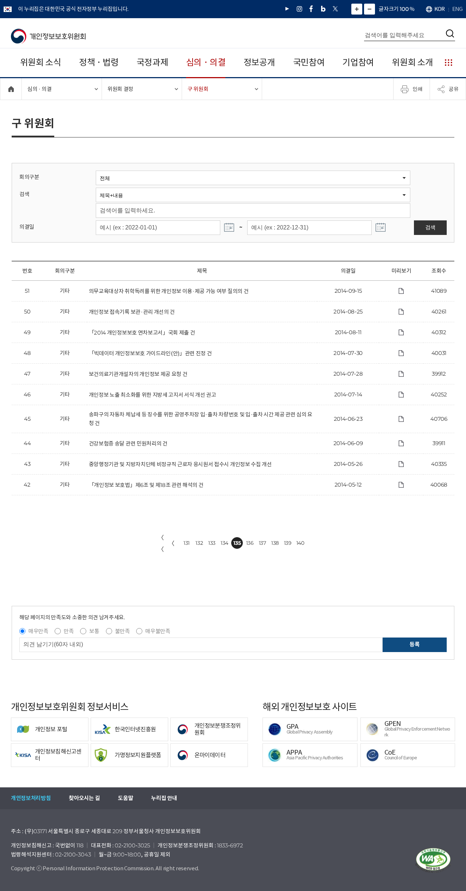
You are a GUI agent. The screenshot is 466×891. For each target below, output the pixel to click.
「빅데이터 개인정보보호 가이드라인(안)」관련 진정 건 (150, 353)
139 (288, 543)
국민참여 (309, 62)
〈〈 (161, 543)
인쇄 (417, 89)
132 (199, 543)
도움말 (125, 798)
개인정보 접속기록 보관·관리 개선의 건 (132, 311)
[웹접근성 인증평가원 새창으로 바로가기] (433, 860)
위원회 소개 (412, 62)
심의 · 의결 (206, 62)
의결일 (26, 226)
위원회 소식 (40, 62)
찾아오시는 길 (84, 798)
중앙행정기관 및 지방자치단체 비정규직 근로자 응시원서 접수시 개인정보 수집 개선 (180, 464)
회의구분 (29, 176)
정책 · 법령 (99, 62)
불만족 (122, 631)
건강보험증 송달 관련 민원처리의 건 (128, 443)
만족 (69, 631)
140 (300, 543)
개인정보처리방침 (31, 798)
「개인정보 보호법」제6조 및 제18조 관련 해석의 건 (146, 485)
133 (212, 543)
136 (250, 543)
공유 (454, 89)
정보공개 (259, 62)
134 (224, 543)
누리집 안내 (164, 798)
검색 (24, 194)
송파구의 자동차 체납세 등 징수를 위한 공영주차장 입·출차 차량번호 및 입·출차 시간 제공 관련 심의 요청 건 (200, 419)
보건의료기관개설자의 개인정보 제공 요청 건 (138, 374)
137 (262, 543)
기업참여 (358, 62)
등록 (414, 644)
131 (186, 543)
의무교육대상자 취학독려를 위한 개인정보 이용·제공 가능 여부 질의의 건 (169, 291)
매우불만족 (157, 631)
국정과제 (152, 62)
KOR (439, 8)
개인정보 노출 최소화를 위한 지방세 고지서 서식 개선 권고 (152, 394)
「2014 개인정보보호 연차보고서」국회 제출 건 (142, 332)
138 (275, 543)
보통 (94, 631)
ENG (457, 8)
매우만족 (38, 631)
